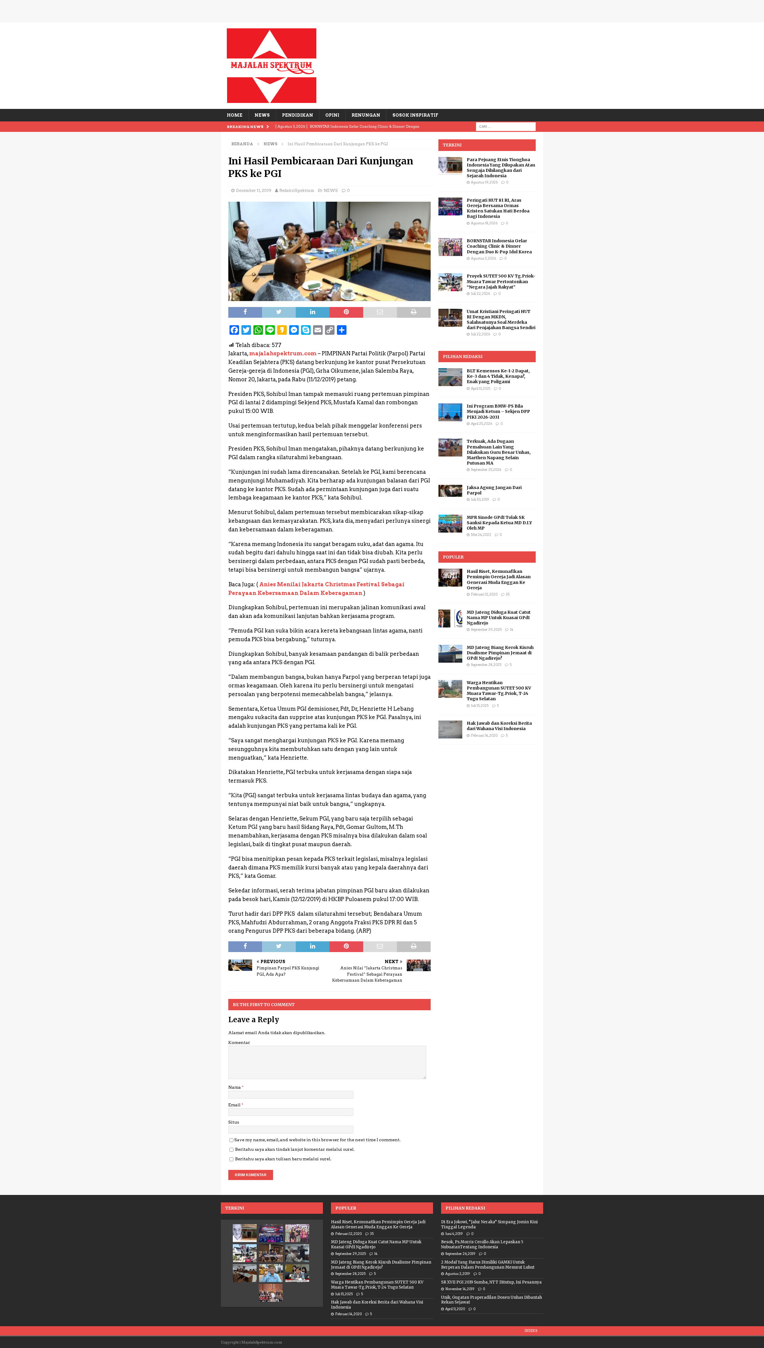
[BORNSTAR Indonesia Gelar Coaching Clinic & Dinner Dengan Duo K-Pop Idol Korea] (450, 247)
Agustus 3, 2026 (483, 258)
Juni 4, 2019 (454, 1234)
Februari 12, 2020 (484, 594)
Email (234, 1104)
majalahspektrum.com (283, 353)
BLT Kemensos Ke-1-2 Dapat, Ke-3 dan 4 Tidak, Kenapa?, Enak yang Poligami (498, 376)
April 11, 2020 (455, 1309)
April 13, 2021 (480, 388)
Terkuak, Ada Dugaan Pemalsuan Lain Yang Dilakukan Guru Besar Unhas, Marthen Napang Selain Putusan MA (499, 452)
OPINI (332, 115)
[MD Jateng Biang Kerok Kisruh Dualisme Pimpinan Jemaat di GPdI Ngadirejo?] (450, 654)
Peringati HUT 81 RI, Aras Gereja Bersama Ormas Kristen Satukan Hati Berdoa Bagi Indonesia (498, 208)
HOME (234, 115)
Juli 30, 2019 (480, 499)
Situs (233, 1122)
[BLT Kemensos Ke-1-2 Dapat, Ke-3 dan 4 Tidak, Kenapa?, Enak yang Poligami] (450, 377)
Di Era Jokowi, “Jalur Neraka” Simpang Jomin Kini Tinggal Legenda (489, 1224)
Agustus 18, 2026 (484, 223)
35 (507, 594)
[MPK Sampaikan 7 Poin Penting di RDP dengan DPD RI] (297, 1273)
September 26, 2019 (460, 1254)
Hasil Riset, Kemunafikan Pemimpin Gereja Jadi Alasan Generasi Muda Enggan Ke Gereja (499, 579)
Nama (235, 1087)
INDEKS (530, 1331)
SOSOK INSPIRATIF (415, 115)
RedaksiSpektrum (296, 190)
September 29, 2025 (486, 629)
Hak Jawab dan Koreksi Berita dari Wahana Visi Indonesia (499, 726)
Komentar (239, 1042)
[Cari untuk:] (506, 126)
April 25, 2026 (481, 424)
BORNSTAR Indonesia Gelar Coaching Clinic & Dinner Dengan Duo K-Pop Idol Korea (499, 246)
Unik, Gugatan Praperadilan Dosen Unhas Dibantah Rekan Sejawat (491, 1300)
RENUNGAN (366, 115)
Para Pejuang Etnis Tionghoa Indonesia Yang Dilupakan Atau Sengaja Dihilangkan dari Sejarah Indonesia (501, 168)
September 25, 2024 (486, 470)
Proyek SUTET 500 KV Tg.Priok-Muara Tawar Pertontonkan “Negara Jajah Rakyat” (501, 281)
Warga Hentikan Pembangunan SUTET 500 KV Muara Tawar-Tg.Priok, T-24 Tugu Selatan (499, 691)
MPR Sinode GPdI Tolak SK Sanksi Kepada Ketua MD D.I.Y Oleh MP (499, 523)
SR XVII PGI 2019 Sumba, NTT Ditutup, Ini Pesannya (491, 1282)
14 (511, 629)
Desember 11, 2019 (253, 190)
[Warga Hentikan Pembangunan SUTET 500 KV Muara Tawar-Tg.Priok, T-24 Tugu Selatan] (450, 689)
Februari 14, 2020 (484, 735)
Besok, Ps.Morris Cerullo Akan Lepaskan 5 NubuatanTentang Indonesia (482, 1244)
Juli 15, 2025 (480, 706)
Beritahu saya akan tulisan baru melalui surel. (283, 1158)
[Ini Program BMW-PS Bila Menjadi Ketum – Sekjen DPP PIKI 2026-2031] (450, 412)
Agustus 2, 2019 (457, 1274)
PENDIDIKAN (297, 115)
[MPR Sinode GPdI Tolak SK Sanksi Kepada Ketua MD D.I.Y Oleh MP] (450, 524)
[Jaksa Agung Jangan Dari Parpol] (450, 491)
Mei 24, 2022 (481, 535)
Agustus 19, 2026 (484, 182)
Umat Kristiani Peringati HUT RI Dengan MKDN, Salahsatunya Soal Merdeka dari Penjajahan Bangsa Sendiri (501, 320)
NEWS (262, 115)
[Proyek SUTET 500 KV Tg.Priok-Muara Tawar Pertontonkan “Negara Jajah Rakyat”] (450, 282)
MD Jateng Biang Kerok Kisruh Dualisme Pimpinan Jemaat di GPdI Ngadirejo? (500, 653)
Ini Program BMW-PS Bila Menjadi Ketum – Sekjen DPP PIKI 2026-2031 (498, 411)
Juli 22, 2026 (480, 293)
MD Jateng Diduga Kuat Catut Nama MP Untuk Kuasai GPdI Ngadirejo (499, 618)
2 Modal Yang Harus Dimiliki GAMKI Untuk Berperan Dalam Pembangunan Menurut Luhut (488, 1265)
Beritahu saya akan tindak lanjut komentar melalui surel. (295, 1149)
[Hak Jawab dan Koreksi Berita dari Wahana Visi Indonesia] (450, 729)
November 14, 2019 (460, 1289)
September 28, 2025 (486, 665)
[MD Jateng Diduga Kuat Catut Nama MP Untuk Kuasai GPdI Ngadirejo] (450, 618)
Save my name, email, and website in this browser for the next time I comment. (317, 1139)
